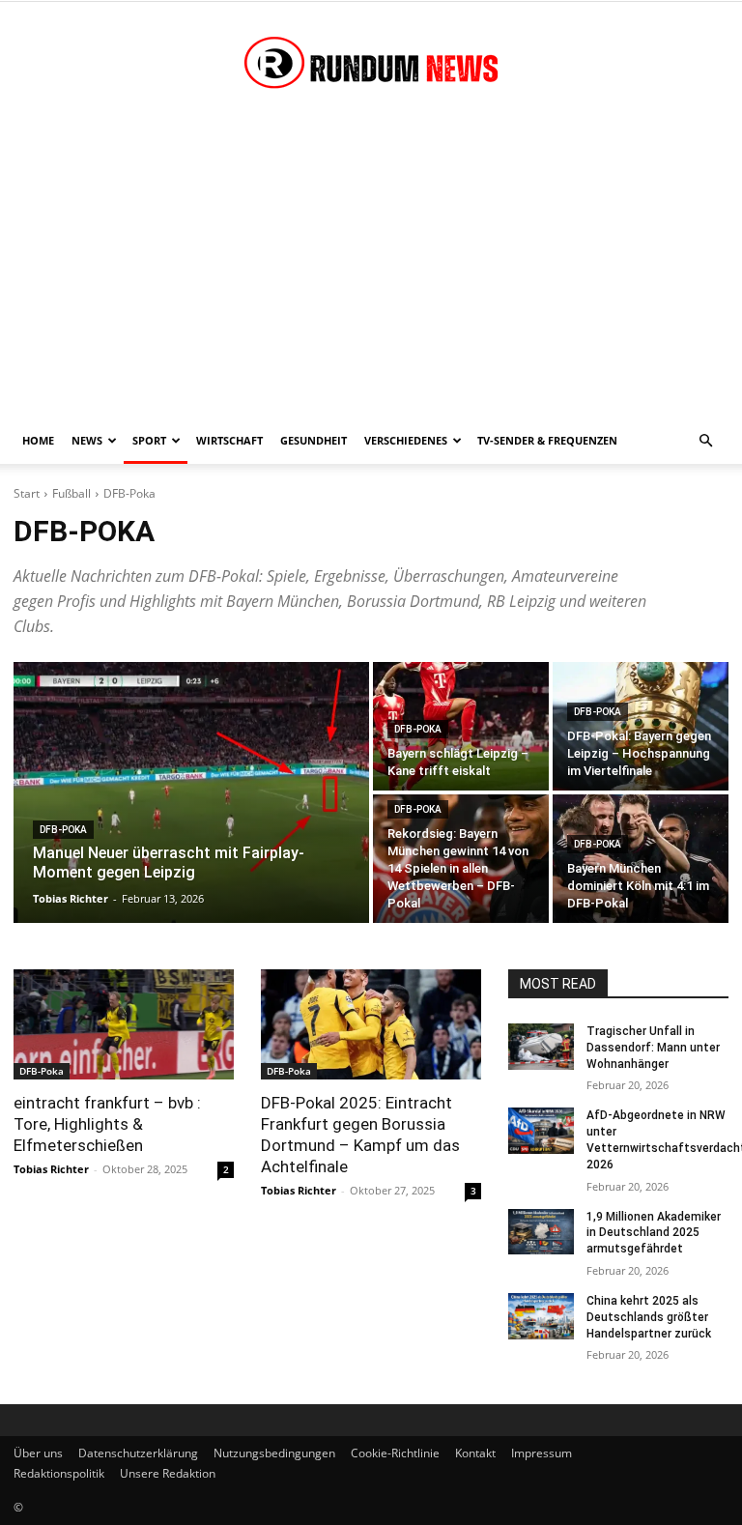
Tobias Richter (51, 1169)
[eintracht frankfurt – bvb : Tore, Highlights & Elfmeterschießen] (124, 1024)
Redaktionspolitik (59, 1473)
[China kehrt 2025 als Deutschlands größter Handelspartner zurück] (541, 1316)
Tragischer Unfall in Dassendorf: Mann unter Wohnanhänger (653, 1047)
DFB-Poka (63, 829)
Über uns (38, 1453)
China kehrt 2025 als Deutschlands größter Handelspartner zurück (648, 1317)
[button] (705, 441)
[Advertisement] (371, 272)
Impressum (541, 1453)
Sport (149, 440)
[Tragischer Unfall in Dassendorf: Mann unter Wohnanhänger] (541, 1046)
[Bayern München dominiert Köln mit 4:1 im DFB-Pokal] (640, 858)
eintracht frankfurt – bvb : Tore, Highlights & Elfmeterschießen (107, 1124)
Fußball (71, 493)
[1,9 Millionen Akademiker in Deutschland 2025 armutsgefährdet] (541, 1232)
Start (27, 493)
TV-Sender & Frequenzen (547, 440)
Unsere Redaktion (167, 1473)
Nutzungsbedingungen (274, 1453)
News (86, 440)
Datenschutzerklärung (138, 1453)
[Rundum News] (371, 65)
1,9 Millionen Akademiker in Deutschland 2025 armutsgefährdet (653, 1233)
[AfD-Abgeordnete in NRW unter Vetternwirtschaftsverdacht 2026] (541, 1131)
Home (38, 440)
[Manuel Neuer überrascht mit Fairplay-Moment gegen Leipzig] (191, 792)
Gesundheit (313, 440)
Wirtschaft (229, 440)
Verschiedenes (405, 440)
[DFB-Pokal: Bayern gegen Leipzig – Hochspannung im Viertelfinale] (640, 726)
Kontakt (475, 1453)
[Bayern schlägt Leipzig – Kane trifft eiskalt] (461, 726)
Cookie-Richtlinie (395, 1453)
